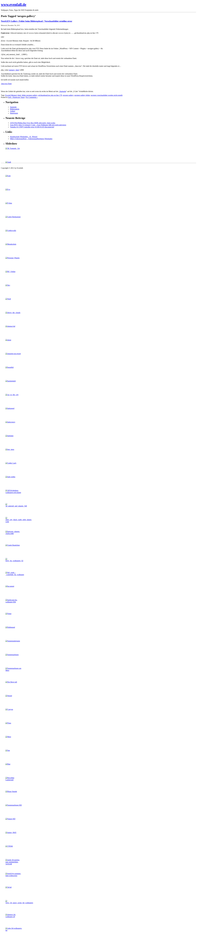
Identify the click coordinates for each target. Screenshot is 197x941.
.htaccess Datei (6, 84)
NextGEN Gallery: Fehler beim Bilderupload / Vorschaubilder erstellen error (36, 21)
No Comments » (32, 97)
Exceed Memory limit (13, 95)
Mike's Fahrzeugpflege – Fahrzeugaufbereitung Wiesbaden (31, 139)
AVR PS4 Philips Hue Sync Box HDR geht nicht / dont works (32, 123)
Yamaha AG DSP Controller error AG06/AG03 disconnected (32, 127)
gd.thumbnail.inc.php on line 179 (50, 95)
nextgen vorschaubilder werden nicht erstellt (106, 95)
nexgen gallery (68, 95)
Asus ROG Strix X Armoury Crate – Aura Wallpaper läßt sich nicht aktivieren (38, 125)
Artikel (12, 111)
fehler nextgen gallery (29, 95)
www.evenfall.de (13, 4)
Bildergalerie (14, 109)
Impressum (14, 113)
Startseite (63, 91)
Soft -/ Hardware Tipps (16, 97)
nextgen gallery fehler (82, 95)
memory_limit (14, 70)
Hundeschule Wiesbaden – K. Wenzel (23, 137)
